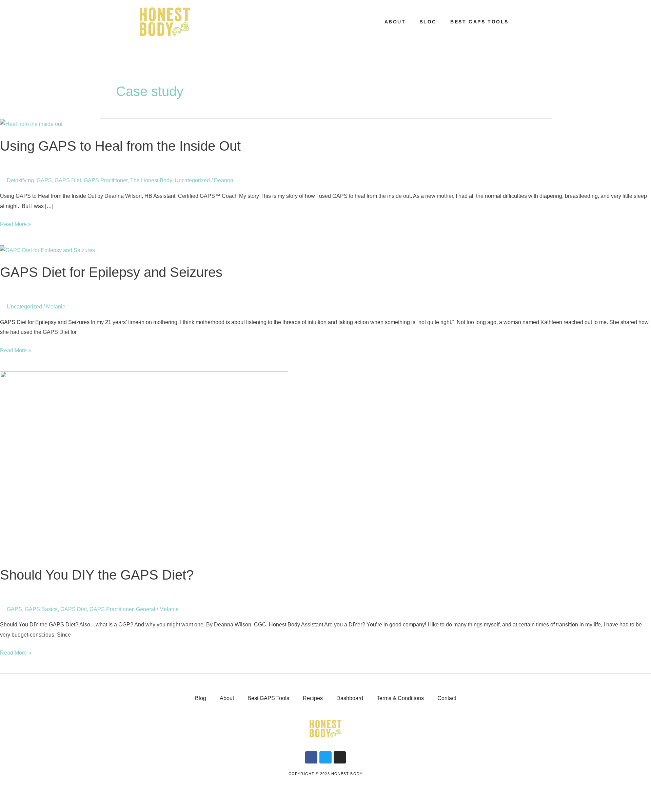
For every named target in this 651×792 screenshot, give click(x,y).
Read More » (15, 223)
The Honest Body (151, 180)
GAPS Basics (41, 609)
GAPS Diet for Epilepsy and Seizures (111, 272)
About (395, 21)
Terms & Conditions (400, 698)
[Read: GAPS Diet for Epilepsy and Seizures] (47, 250)
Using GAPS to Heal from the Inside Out (120, 145)
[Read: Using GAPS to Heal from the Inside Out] (31, 124)
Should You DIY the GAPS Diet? (97, 574)
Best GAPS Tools (479, 21)
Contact (446, 698)
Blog (428, 21)
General (145, 609)
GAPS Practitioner (105, 180)
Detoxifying (20, 180)
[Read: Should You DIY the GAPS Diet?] (144, 464)
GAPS (44, 180)
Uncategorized (192, 180)
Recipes (313, 698)
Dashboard (349, 698)
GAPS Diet (68, 180)
